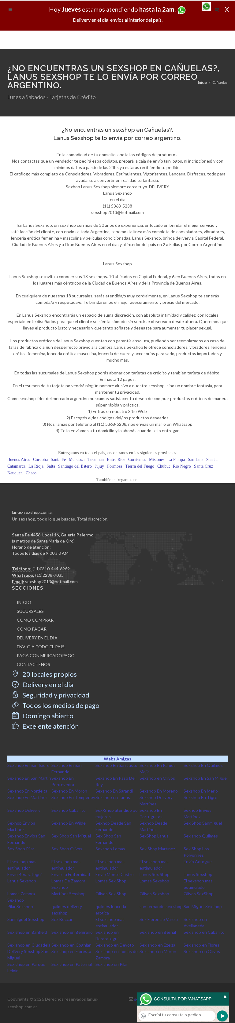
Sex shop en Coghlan (71, 945)
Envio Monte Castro (114, 874)
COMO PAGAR (32, 628)
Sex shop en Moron (158, 951)
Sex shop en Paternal (71, 964)
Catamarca (16, 466)
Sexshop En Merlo (201, 790)
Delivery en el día (47, 684)
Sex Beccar (62, 919)
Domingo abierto (47, 716)
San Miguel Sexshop (203, 906)
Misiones (156, 459)
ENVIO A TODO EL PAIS (41, 646)
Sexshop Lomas (110, 848)
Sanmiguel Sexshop (25, 919)
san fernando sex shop (161, 906)
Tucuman (96, 459)
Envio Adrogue (198, 861)
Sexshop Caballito (68, 810)
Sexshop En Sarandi (114, 790)
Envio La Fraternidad (70, 874)
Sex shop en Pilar (111, 964)
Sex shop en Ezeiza (157, 945)
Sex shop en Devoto (114, 945)
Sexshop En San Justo (116, 765)
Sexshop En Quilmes (203, 765)
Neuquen (15, 473)
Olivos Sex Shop (110, 893)
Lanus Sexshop (198, 874)
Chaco (31, 473)
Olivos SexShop (199, 893)
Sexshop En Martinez (27, 797)
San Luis (195, 459)
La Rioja (35, 466)
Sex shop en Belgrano (72, 932)
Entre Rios (116, 459)
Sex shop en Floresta (71, 951)
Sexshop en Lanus (112, 797)
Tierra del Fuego (139, 466)
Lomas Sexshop (154, 880)
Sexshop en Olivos (157, 778)
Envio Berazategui (24, 874)
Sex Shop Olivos (66, 848)
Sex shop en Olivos (202, 951)
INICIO (24, 602)
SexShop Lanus (154, 835)
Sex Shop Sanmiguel (203, 823)
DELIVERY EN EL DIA (37, 637)
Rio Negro (182, 466)
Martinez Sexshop (68, 893)
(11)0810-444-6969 (51, 568)
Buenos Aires (18, 459)
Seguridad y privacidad (55, 695)
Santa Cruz (203, 466)
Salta (51, 466)
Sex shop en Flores (201, 945)
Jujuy (99, 466)
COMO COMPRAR (35, 620)
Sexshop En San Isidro (28, 765)
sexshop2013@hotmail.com (51, 581)
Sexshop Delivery (23, 810)
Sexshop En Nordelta (27, 790)
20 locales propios (49, 674)
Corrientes (137, 459)
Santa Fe (58, 459)
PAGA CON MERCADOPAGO (46, 655)
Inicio (202, 82)
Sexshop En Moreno (159, 790)
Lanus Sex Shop (155, 874)
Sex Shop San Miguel (71, 835)
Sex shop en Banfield (27, 932)
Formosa (114, 466)
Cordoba (40, 459)
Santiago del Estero (75, 466)
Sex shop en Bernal (158, 932)
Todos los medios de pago (60, 705)
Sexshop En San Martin (29, 778)
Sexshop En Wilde (68, 823)
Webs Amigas (117, 758)
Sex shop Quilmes (201, 835)
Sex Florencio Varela (159, 919)
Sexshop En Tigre (200, 797)
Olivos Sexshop (154, 893)
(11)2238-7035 (49, 575)
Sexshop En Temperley (73, 797)
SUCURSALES (30, 611)
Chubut (163, 466)
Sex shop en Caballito (204, 932)
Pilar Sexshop (20, 906)
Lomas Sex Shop (110, 880)
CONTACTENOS (33, 664)
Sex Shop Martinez (157, 848)
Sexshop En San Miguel (206, 778)
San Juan (214, 459)
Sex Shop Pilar (20, 848)
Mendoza (76, 459)
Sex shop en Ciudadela (28, 945)
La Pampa (176, 459)
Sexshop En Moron (69, 790)
